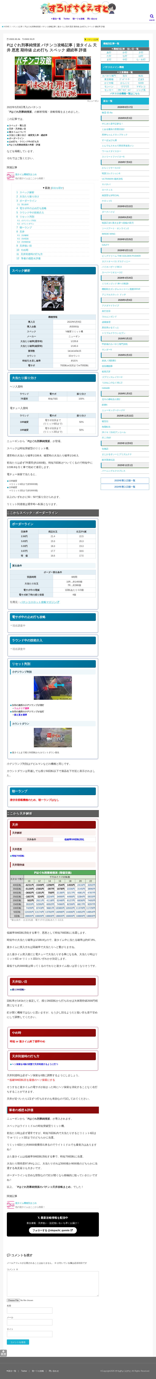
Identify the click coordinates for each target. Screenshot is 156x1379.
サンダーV (107, 349)
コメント (12, 1269)
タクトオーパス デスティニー (116, 261)
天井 (20, 231)
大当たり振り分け (27, 196)
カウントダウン (25, 224)
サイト (10, 1329)
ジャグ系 (140, 90)
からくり (124, 83)
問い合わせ (92, 19)
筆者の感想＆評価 (28, 258)
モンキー (108, 90)
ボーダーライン (26, 200)
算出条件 (23, 204)
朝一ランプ (24, 227)
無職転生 (106, 427)
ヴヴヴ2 (125, 86)
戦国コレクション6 (111, 173)
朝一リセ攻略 (79, 19)
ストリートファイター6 (113, 156)
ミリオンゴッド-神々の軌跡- (115, 283)
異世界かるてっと (110, 327)
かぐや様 (108, 83)
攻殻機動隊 (107, 366)
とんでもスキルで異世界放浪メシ (118, 145)
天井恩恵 (23, 239)
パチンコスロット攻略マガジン (38, 602)
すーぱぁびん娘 (109, 140)
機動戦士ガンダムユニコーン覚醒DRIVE (121, 289)
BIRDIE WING (108, 234)
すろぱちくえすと (123, 1371)
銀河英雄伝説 (108, 460)
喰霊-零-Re (107, 112)
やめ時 (22, 250)
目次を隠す (57, 188)
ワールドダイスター (111, 151)
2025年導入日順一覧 (124, 480)
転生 (141, 76)
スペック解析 (25, 192)
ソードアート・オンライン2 (115, 228)
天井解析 (23, 235)
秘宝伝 (105, 421)
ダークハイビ (108, 212)
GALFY (105, 245)
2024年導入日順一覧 (124, 486)
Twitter (67, 19)
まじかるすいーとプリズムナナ (117, 454)
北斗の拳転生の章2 (111, 399)
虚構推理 (106, 322)
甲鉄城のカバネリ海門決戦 (115, 344)
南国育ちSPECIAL (110, 195)
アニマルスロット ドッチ (114, 294)
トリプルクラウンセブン (113, 333)
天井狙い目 (24, 245)
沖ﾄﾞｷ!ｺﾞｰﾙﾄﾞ (125, 90)
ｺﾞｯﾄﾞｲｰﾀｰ (124, 79)
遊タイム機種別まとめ (30, 176)
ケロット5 (107, 201)
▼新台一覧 (56, 19)
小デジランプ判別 (26, 220)
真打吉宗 (106, 311)
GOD (141, 83)
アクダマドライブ (110, 305)
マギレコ (140, 86)
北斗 (125, 76)
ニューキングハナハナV (113, 410)
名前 (9, 1305)
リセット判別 (25, 216)
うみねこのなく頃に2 (112, 382)
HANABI (106, 388)
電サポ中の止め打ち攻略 (31, 208)
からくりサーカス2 (111, 168)
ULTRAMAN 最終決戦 (112, 179)
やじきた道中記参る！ (112, 123)
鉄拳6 (104, 405)
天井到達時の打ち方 (29, 254)
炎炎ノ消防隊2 (109, 360)
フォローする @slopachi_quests (51, 1230)
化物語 (105, 449)
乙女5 (141, 79)
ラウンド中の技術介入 (30, 212)
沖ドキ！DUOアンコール (114, 432)
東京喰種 (108, 79)
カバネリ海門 (109, 76)
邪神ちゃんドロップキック (115, 134)
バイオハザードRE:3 (112, 267)
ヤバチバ (106, 184)
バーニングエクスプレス (113, 471)
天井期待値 (23, 242)
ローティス (107, 190)
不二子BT (106, 438)
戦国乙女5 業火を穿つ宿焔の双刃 (118, 223)
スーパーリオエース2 (112, 272)
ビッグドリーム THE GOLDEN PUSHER (121, 256)
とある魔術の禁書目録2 (113, 129)
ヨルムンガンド (109, 316)
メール (10, 1317)
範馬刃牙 (106, 371)
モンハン (108, 86)
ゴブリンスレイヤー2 (112, 377)
